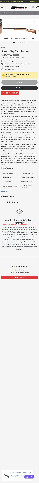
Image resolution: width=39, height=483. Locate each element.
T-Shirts (34, 13)
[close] (30, 472)
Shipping (10, 57)
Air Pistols (11, 13)
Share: (3, 202)
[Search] (33, 7)
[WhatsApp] (15, 202)
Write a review (19, 277)
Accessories (19, 13)
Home (2, 17)
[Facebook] (7, 202)
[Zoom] (34, 21)
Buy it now (19, 88)
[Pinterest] (12, 202)
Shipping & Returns (7, 196)
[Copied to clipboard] (17, 202)
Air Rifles (3, 13)
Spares (28, 13)
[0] (36, 7)
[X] (10, 202)
